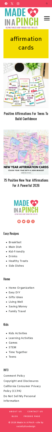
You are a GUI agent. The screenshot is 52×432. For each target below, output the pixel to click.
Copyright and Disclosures (20, 381)
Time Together (18, 352)
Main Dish (15, 247)
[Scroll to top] (45, 420)
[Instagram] (18, 3)
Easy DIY (14, 292)
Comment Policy (14, 376)
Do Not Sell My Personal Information (19, 399)
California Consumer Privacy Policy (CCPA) (22, 389)
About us (15, 411)
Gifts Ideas (16, 297)
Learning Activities (21, 338)
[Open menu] (47, 18)
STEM (12, 347)
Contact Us (35, 411)
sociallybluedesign (25, 426)
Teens (12, 357)
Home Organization (21, 288)
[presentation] (26, 85)
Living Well (16, 302)
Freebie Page (32, 416)
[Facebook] (6, 3)
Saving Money (18, 306)
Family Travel (17, 311)
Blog (15, 416)
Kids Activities (18, 333)
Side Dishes (16, 266)
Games (13, 343)
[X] (12, 3)
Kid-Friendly (17, 251)
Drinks (13, 256)
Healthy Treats (18, 261)
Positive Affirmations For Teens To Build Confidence (26, 116)
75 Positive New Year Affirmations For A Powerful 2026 (26, 182)
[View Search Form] (47, 3)
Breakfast (15, 242)
